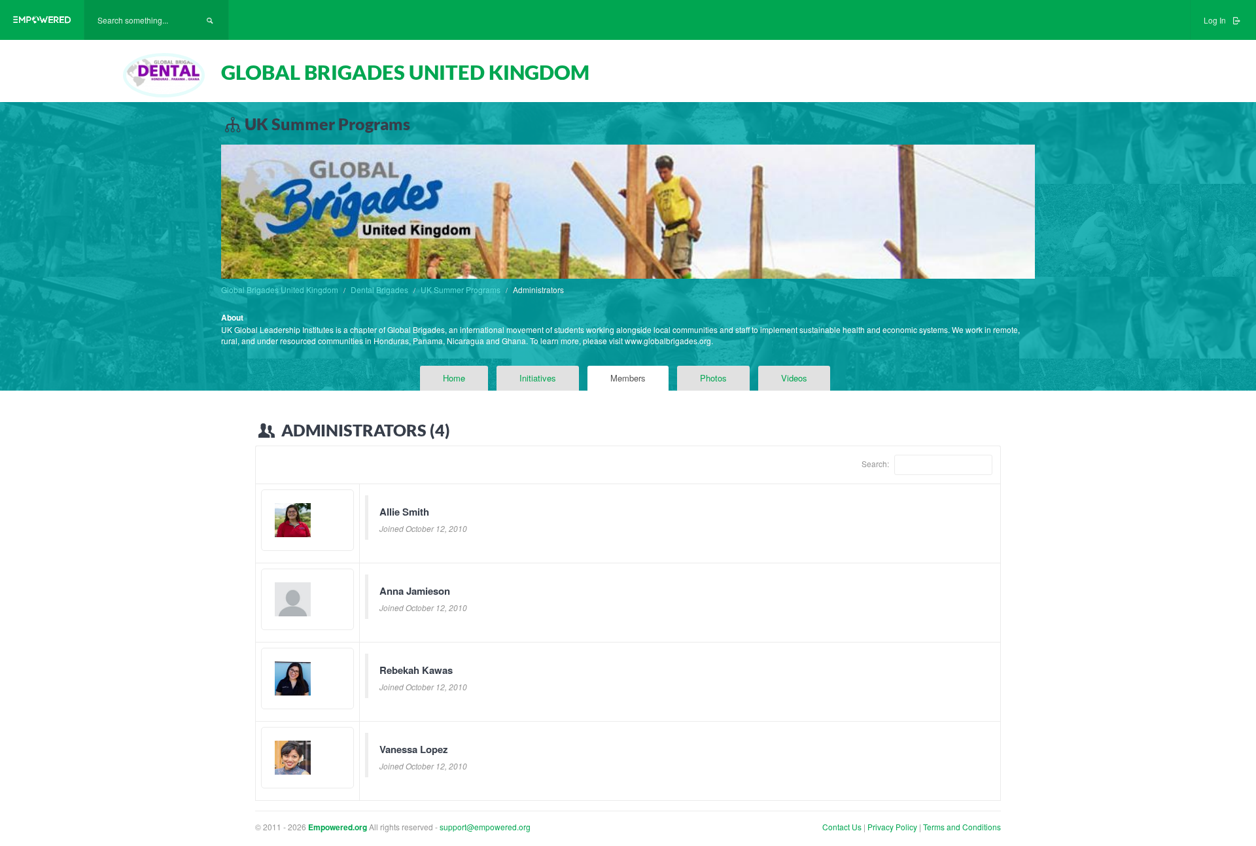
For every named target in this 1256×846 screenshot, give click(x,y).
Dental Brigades (379, 289)
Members (628, 378)
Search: (876, 462)
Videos (794, 378)
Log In (1216, 20)
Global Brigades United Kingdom (279, 289)
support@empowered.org (485, 826)
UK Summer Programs (460, 289)
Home (454, 378)
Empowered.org (337, 827)
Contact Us (842, 826)
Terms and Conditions (962, 826)
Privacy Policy (893, 826)
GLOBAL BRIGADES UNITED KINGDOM (405, 72)
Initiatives (537, 378)
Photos (713, 378)
